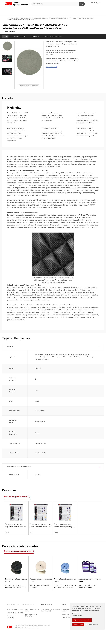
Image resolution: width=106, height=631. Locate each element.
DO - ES (93, 3)
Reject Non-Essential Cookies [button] (82, 620)
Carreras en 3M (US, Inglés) (15, 612)
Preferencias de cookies (44, 625)
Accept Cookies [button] (78, 624)
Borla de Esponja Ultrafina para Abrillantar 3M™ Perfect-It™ (65, 586)
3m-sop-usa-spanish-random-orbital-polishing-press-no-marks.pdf (63, 526)
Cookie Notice (77, 615)
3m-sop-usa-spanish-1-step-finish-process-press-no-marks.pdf (16, 526)
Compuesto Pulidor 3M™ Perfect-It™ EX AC (87, 586)
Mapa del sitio (66, 617)
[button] (92, 624)
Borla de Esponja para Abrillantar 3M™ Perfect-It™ (15, 586)
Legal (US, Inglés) (19, 625)
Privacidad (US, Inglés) (31, 625)
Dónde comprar (66, 614)
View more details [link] (51, 67)
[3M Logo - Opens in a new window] (17, 4)
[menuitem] (5, 36)
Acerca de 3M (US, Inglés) (15, 609)
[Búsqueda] (82, 4)
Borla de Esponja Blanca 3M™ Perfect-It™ (40, 586)
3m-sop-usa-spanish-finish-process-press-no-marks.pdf (41, 526)
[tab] (17, 497)
